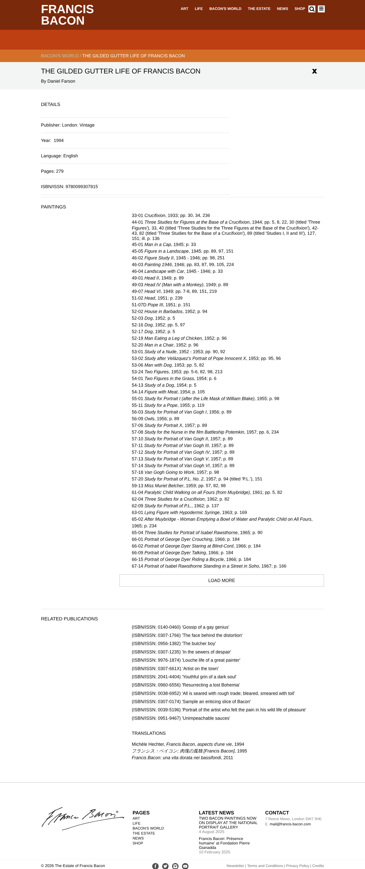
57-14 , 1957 (177, 465)
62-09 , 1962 (168, 505)
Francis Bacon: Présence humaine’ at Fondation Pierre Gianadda (224, 843)
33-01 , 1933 (155, 215)
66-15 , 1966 (184, 559)
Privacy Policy (297, 866)
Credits (318, 866)
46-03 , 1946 (158, 264)
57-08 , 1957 (194, 432)
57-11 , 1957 (176, 445)
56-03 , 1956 (175, 411)
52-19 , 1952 (173, 338)
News (282, 9)
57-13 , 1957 (176, 458)
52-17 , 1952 (148, 331)
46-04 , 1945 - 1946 (171, 271)
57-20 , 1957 (174, 478)
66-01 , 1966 (178, 539)
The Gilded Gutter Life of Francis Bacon (133, 55)
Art (184, 9)
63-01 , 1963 (182, 512)
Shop (299, 9)
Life (199, 9)
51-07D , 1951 (154, 304)
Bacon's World (225, 9)
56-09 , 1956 (149, 418)
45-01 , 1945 (157, 244)
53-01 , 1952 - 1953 (167, 351)
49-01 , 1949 (151, 277)
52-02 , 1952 (163, 311)
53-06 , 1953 (158, 365)
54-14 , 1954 (161, 391)
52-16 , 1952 (148, 324)
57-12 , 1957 (177, 452)
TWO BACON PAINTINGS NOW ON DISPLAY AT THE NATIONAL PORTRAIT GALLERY (228, 823)
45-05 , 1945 (166, 251)
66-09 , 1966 (175, 552)
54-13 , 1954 (159, 385)
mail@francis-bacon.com (290, 824)
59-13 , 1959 (164, 485)
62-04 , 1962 (174, 499)
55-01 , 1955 (199, 398)
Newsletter (235, 866)
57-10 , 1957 (176, 438)
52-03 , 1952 (148, 318)
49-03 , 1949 (174, 284)
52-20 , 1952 (159, 344)
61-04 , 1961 (197, 492)
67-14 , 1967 (201, 566)
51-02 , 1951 (150, 298)
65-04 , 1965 (191, 532)
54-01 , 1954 (169, 378)
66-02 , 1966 (189, 545)
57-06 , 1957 (163, 425)
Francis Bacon (67, 15)
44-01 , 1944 (197, 222)
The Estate (259, 9)
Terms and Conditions (265, 866)
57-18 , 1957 (169, 472)
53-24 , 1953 (156, 371)
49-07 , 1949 (152, 291)
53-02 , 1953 (195, 358)
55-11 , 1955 (161, 405)
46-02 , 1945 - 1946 (166, 257)
